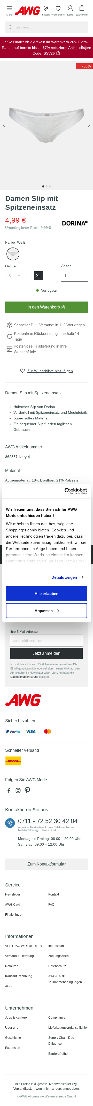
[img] (84, 66)
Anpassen (44, 610)
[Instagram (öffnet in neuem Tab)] (19, 792)
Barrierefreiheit (58, 1054)
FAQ (51, 904)
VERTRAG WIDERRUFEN (23, 946)
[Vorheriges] (4, 125)
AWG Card (12, 904)
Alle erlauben (46, 593)
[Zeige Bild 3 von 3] (50, 186)
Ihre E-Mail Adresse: (24, 632)
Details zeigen (64, 577)
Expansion (12, 1048)
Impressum (56, 946)
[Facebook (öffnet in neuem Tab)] (9, 792)
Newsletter (12, 894)
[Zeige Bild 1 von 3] (43, 186)
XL (38, 276)
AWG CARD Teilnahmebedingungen (65, 979)
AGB (8, 986)
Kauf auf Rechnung (18, 976)
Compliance (56, 1017)
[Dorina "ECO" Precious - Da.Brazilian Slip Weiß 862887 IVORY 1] (46, 125)
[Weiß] (12, 253)
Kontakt (53, 894)
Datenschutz (57, 966)
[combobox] (51, 27)
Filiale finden (14, 914)
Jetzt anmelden (46, 653)
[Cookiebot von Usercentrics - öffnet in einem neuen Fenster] (65, 491)
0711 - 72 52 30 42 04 (48, 821)
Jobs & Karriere (16, 1017)
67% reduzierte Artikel (60, 48)
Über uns (11, 1027)
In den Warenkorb (44, 307)
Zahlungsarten (58, 956)
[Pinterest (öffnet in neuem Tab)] (28, 792)
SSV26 (49, 53)
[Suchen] (10, 27)
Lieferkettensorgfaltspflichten (68, 1027)
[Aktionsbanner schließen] (83, 47)
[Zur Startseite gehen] (28, 10)
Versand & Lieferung (19, 956)
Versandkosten (23, 1088)
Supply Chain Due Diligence (61, 1040)
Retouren (11, 966)
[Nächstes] (89, 125)
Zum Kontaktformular (46, 864)
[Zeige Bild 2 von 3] (46, 186)
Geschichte (13, 1038)
